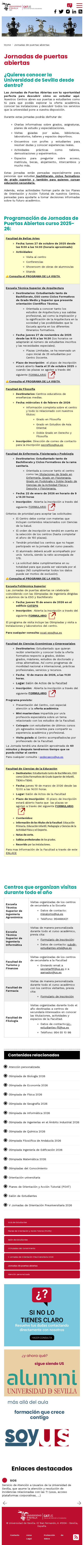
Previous (5, 1503)
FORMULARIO (37, 374)
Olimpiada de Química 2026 (27, 1131)
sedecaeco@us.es (51, 756)
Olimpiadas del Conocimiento (28, 1168)
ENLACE (11, 853)
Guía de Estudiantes (17, 1222)
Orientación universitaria (24, 1177)
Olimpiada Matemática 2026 (27, 1159)
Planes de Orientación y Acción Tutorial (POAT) (40, 1186)
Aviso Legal (29, 1537)
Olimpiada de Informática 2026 (29, 1113)
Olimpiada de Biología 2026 (27, 1076)
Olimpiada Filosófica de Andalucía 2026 (35, 1140)
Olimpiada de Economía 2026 (28, 1085)
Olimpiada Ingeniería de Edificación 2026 (36, 1149)
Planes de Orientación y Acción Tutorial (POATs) (29, 1231)
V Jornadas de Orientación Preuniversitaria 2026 (40, 1205)
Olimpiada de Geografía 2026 (28, 1103)
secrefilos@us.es (52, 444)
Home (7, 45)
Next (79, 1503)
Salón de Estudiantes (23, 1195)
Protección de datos (53, 1537)
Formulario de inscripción (57, 939)
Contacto (14, 1535)
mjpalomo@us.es (51, 914)
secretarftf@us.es (52, 968)
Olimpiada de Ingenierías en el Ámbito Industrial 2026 (44, 1122)
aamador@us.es (51, 972)
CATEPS (32, 605)
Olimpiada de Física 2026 (25, 1094)
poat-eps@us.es (51, 632)
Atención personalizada (24, 1066)
